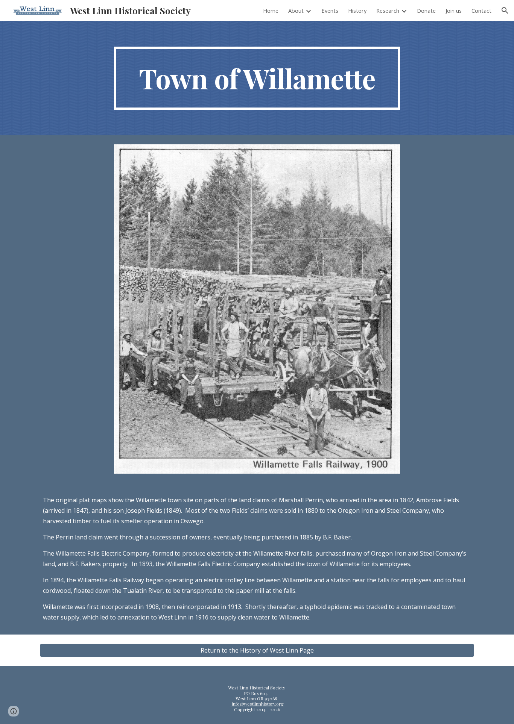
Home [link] (270, 10)
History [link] (357, 10)
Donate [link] (426, 10)
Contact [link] (481, 10)
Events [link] (329, 10)
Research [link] (387, 10)
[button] (505, 11)
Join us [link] (454, 10)
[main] (257, 78)
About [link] (296, 10)
